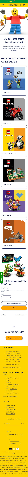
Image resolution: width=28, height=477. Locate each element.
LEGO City (6, 93)
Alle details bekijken (20, 315)
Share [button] (4, 315)
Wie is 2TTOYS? (10, 414)
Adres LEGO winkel (11, 409)
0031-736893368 (13, 386)
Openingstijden (10, 407)
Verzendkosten (12, 290)
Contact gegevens (10, 405)
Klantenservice (10, 412)
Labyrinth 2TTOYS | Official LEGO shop (13, 452)
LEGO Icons (6, 184)
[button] (3, 5)
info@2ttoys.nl (13, 389)
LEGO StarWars (7, 246)
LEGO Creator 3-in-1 (8, 154)
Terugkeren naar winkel (14, 338)
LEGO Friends (7, 215)
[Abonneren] (21, 423)
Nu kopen (14, 308)
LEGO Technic (7, 123)
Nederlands (18, 0)
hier (20, 367)
